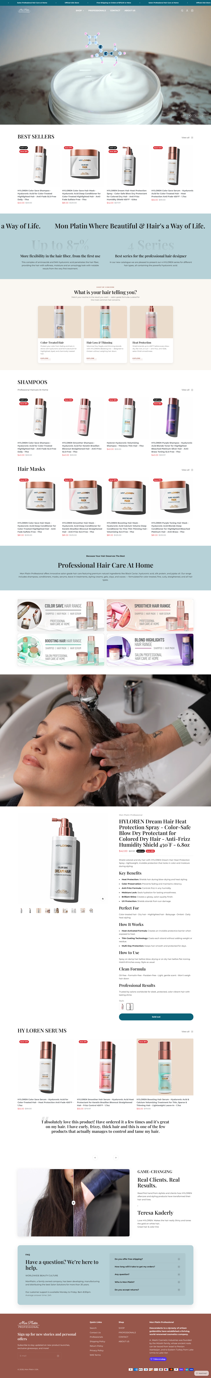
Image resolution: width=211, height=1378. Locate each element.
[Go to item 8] (82, 910)
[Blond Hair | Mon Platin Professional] (150, 650)
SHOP (79, 10)
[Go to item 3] (38, 910)
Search (93, 1328)
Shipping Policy (97, 1341)
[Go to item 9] (91, 910)
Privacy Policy (97, 1350)
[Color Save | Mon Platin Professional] (61, 615)
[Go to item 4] (47, 910)
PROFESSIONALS (97, 10)
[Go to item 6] (65, 910)
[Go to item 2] (29, 910)
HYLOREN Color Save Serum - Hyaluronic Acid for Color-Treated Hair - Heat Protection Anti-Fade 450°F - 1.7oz (172, 193)
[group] (105, 65)
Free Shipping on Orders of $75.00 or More (128, 3)
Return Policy (96, 1346)
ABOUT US (130, 10)
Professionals (96, 1337)
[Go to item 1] (21, 910)
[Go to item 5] (56, 910)
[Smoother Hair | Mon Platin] (150, 615)
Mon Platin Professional (130, 815)
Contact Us (95, 1332)
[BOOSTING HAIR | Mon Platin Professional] (61, 650)
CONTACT (115, 10)
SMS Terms (95, 1355)
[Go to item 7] (73, 910)
